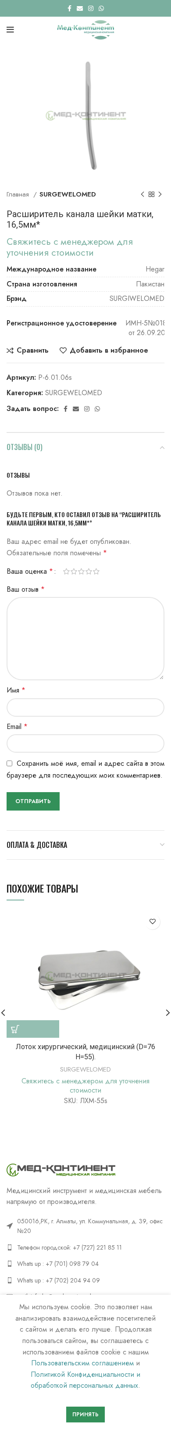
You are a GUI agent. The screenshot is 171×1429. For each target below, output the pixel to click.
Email (17, 727)
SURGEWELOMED (67, 194)
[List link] (85, 1247)
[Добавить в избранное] (152, 921)
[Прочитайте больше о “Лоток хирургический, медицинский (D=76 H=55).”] (33, 1029)
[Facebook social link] (69, 8)
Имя (16, 690)
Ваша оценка (30, 571)
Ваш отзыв (26, 589)
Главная (19, 194)
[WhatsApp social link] (101, 8)
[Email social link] (80, 8)
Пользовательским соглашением (82, 1363)
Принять (85, 1414)
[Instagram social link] (91, 8)
